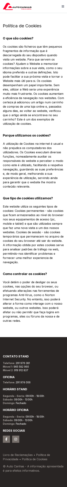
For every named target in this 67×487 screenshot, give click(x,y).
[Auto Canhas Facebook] (6, 439)
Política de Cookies (34, 459)
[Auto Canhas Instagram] (15, 439)
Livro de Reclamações (18, 455)
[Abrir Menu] (63, 6)
